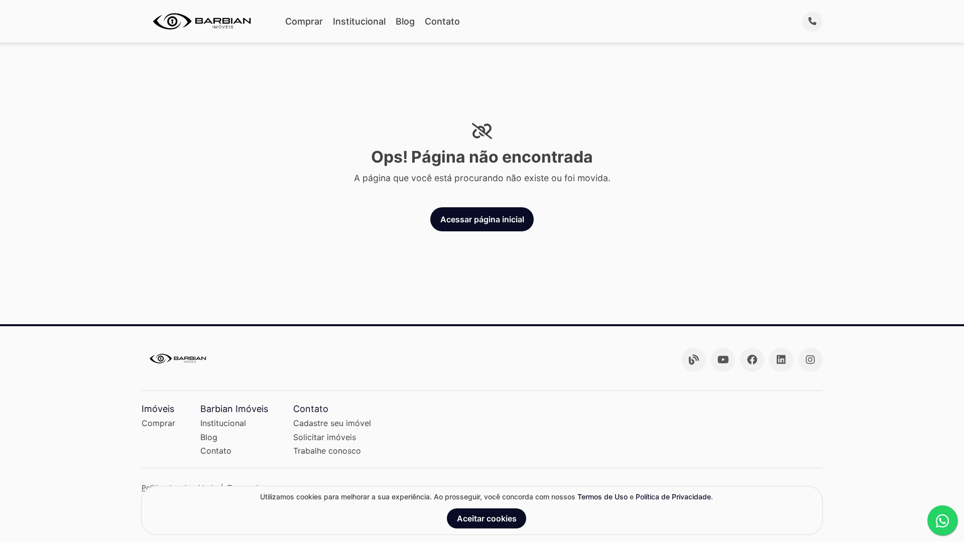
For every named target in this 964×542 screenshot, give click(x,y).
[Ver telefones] (812, 22)
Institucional (359, 21)
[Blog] (694, 360)
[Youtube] (723, 360)
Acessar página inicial (482, 219)
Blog (405, 21)
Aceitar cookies (487, 518)
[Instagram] (810, 360)
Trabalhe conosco (327, 451)
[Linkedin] (781, 360)
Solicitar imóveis (324, 437)
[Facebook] (752, 360)
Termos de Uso (602, 496)
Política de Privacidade (673, 496)
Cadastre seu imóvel (332, 423)
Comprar (304, 21)
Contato (442, 21)
